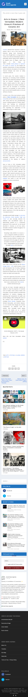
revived (4, 99)
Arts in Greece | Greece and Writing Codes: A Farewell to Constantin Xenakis (13, 448)
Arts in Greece (17, 29)
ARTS (7, 355)
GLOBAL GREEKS (20, 355)
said (12, 245)
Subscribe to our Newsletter (14, 568)
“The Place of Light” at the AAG (12, 427)
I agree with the (14, 564)
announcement (6, 161)
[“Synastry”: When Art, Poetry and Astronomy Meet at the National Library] (5, 507)
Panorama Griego (6, 623)
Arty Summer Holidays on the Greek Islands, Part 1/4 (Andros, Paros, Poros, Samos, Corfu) (13, 407)
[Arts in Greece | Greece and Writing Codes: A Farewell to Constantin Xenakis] (14, 437)
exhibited (5, 178)
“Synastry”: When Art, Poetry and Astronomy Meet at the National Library (16, 507)
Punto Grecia (4, 630)
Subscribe (3, 656)
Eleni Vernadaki (12, 97)
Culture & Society (17, 509)
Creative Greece (17, 538)
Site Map (3, 652)
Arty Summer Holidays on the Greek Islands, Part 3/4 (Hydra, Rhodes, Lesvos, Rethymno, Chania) (15, 526)
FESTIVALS (12, 355)
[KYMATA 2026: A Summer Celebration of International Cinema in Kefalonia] (5, 535)
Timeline (3, 649)
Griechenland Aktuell (6, 619)
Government (16, 549)
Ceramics (5, 49)
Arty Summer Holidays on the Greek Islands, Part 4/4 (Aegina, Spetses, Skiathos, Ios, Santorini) (15, 516)
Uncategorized (10, 511)
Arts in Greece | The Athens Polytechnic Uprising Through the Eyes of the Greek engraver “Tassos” (13, 470)
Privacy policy (18, 564)
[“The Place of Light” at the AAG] (14, 418)
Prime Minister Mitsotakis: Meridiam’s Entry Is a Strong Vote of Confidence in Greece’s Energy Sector (16, 545)
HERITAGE (6, 357)
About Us (3, 645)
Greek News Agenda (11, 577)
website (5, 338)
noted (21, 282)
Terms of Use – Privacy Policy (9, 660)
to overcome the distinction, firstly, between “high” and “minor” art (14, 217)
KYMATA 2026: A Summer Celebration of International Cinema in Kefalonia (14, 536)
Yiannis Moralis (11, 301)
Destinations (10, 520)
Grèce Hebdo (4, 627)
